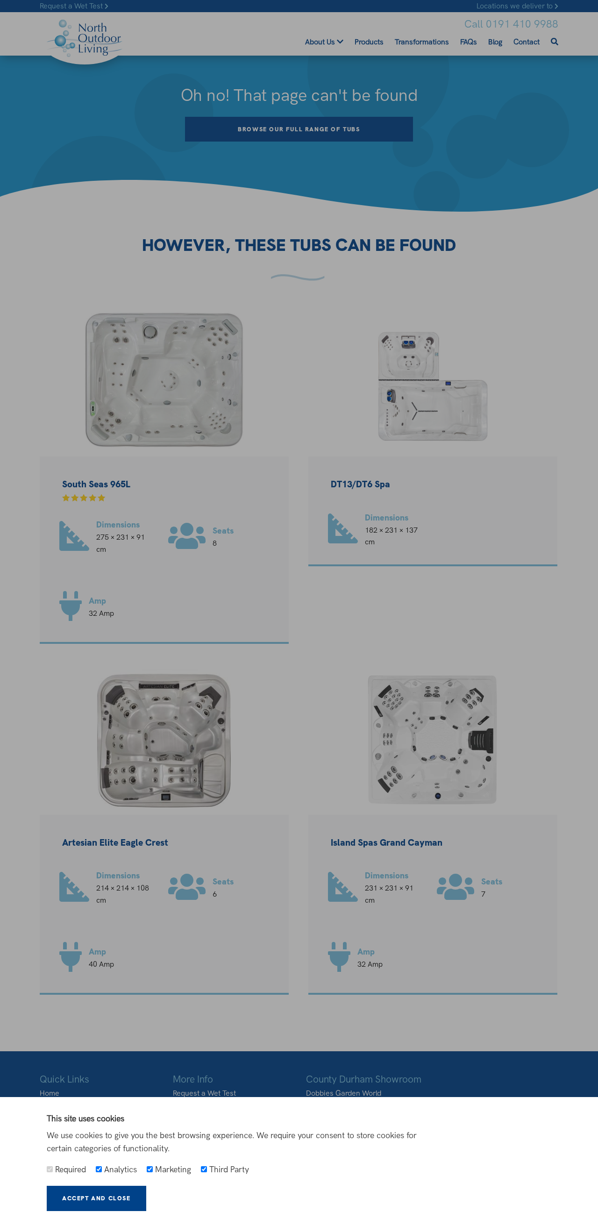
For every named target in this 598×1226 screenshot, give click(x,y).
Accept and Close (96, 1198)
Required (69, 1169)
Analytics (119, 1169)
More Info (183, 1198)
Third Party (228, 1169)
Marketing (172, 1169)
